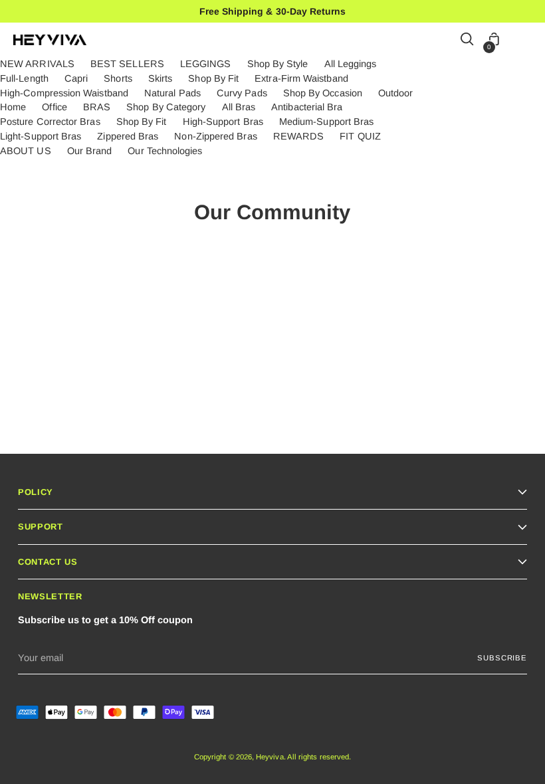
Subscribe (502, 658)
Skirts (160, 78)
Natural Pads (172, 93)
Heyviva (270, 757)
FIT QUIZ (360, 136)
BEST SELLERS (127, 63)
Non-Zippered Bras (215, 136)
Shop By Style (277, 63)
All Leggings (350, 63)
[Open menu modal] (524, 40)
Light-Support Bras (40, 136)
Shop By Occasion (322, 93)
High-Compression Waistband (64, 93)
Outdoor (395, 93)
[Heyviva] (49, 40)
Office (54, 107)
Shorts (118, 78)
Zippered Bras (127, 136)
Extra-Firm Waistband (301, 78)
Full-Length (24, 78)
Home (13, 107)
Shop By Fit (213, 78)
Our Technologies (165, 151)
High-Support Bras (223, 121)
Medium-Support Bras (326, 121)
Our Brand (89, 151)
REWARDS (298, 136)
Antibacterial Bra (306, 107)
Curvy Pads (242, 93)
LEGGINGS (205, 63)
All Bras (239, 107)
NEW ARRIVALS (37, 63)
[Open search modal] (467, 40)
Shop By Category (165, 107)
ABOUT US (25, 151)
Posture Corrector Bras (50, 121)
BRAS (96, 107)
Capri (76, 78)
